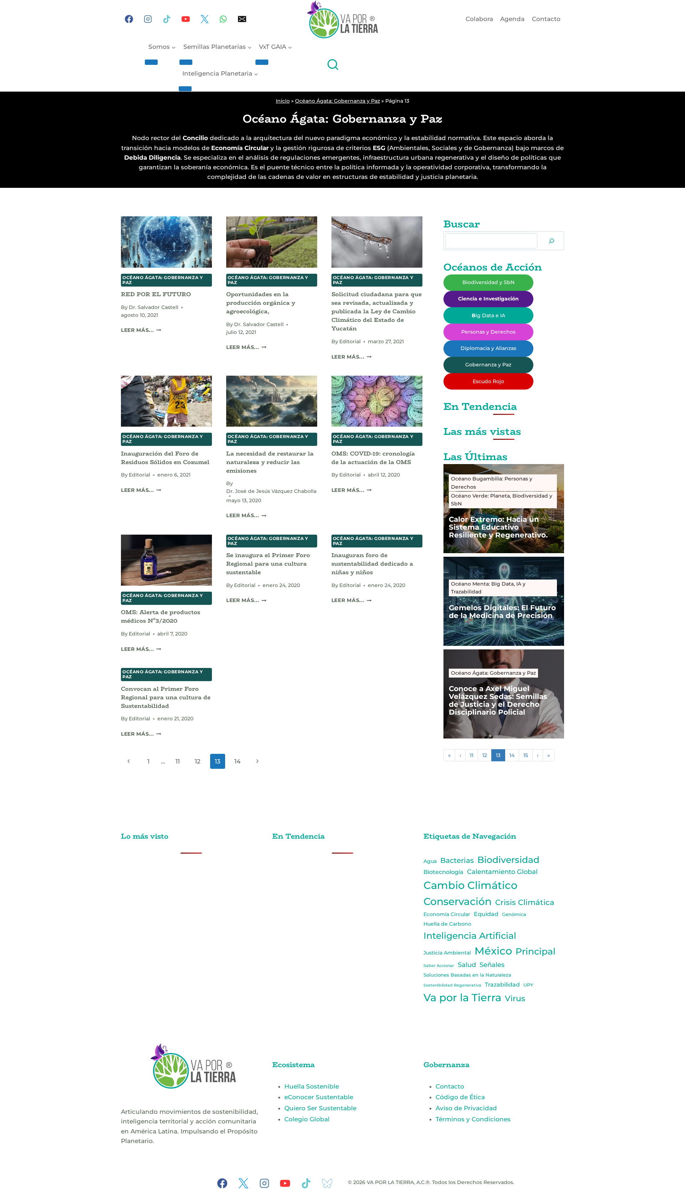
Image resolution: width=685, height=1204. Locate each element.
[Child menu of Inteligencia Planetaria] (185, 88)
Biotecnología (443, 872)
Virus (515, 998)
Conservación (457, 901)
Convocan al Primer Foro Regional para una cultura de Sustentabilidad (165, 697)
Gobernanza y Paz (488, 364)
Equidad (486, 914)
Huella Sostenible (311, 1086)
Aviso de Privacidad (466, 1108)
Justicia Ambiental (447, 953)
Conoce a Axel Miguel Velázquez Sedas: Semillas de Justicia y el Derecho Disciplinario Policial (498, 700)
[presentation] (166, 241)
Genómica (514, 914)
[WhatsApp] (223, 19)
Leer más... (141, 330)
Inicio (283, 101)
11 (178, 761)
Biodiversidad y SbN (488, 282)
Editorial (350, 341)
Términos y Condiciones (473, 1119)
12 (198, 761)
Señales (492, 964)
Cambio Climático (470, 885)
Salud (467, 965)
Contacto (546, 18)
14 (237, 761)
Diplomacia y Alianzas (488, 348)
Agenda (512, 18)
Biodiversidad (508, 859)
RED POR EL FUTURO (156, 294)
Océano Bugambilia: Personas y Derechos (491, 482)
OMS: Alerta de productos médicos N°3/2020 (160, 616)
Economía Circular (446, 914)
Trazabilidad (502, 984)
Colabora (479, 18)
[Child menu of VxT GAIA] (261, 62)
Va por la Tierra (462, 997)
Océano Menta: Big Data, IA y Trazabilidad (488, 588)
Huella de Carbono (447, 924)
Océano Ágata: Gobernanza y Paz (337, 101)
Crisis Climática (524, 902)
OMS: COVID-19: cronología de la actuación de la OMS (373, 458)
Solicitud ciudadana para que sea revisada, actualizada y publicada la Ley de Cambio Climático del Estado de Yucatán (376, 311)
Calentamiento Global (502, 872)
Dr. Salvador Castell (153, 307)
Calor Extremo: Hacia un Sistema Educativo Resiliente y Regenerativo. (498, 527)
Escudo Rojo (488, 381)
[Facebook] (129, 19)
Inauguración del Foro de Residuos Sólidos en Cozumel (165, 458)
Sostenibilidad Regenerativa (452, 985)
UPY (528, 985)
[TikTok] (167, 19)
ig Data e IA (488, 315)
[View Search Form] (332, 65)
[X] (204, 19)
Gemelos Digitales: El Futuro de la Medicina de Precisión (502, 611)
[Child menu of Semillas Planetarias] (185, 62)
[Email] (242, 19)
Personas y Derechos (488, 332)
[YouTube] (185, 19)
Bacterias (457, 860)
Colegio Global (307, 1119)
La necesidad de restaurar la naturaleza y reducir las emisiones (270, 462)
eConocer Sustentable (318, 1097)
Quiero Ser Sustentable (320, 1108)
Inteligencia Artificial (469, 935)
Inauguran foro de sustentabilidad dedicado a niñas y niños (372, 564)
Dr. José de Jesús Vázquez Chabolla (271, 491)
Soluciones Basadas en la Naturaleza (467, 975)
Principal (535, 951)
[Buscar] (551, 240)
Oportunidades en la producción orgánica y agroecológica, (260, 303)
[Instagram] (148, 19)
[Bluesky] (327, 1183)
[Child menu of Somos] (151, 62)
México (493, 951)
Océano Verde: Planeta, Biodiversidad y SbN (501, 500)
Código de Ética (460, 1097)
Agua (430, 861)
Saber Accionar (438, 965)
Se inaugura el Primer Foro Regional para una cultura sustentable (268, 564)
